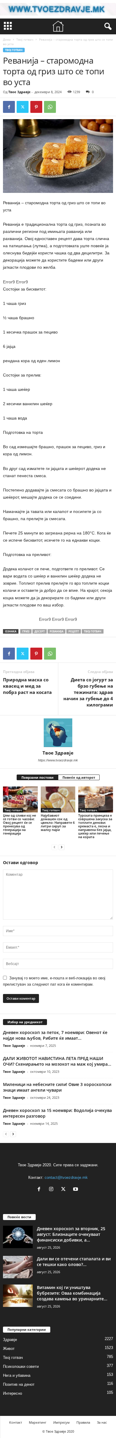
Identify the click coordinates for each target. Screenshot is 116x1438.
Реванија (56, 631)
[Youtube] (76, 1189)
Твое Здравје (19, 92)
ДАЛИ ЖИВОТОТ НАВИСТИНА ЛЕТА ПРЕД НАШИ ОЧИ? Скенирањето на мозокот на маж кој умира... (57, 1061)
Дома (7, 39)
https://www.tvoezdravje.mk (58, 760)
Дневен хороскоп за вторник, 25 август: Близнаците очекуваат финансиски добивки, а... (71, 1234)
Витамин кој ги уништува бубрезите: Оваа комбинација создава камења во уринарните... (72, 1293)
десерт (40, 631)
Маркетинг (37, 1422)
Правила (83, 1422)
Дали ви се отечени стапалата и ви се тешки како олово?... (74, 1261)
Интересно (12, 1393)
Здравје (10, 1339)
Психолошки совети (21, 1366)
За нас (102, 1422)
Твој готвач (24, 39)
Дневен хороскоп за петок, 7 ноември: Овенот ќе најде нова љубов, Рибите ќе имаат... (55, 1035)
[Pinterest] (36, 107)
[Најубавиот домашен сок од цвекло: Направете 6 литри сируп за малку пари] (58, 799)
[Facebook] (9, 107)
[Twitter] (23, 107)
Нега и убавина (16, 1375)
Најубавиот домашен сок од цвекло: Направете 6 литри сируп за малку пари (58, 822)
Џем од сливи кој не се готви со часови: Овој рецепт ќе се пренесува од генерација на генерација (19, 824)
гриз (25, 631)
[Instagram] (52, 1189)
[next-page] (62, 847)
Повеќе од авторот (78, 777)
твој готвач (92, 631)
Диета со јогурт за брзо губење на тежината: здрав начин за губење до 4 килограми (88, 692)
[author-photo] (58, 732)
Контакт (15, 1422)
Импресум (61, 1422)
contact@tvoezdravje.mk (66, 1177)
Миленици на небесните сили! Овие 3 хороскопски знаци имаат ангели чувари (57, 1087)
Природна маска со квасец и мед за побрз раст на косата (27, 686)
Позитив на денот (19, 1384)
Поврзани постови (37, 777)
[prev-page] (54, 847)
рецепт (73, 631)
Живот (9, 1348)
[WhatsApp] (50, 107)
